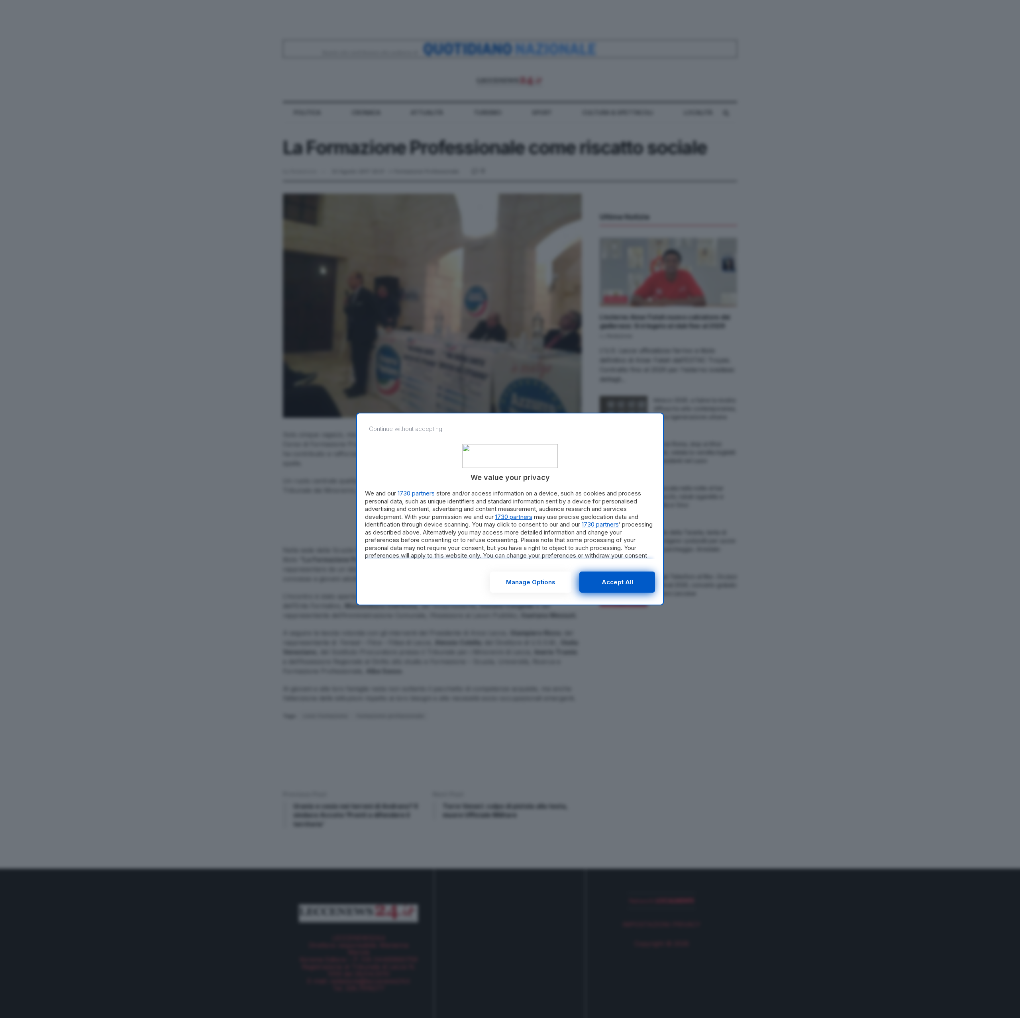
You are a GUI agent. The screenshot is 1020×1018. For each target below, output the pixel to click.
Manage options (530, 582)
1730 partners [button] (416, 493)
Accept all (617, 582)
